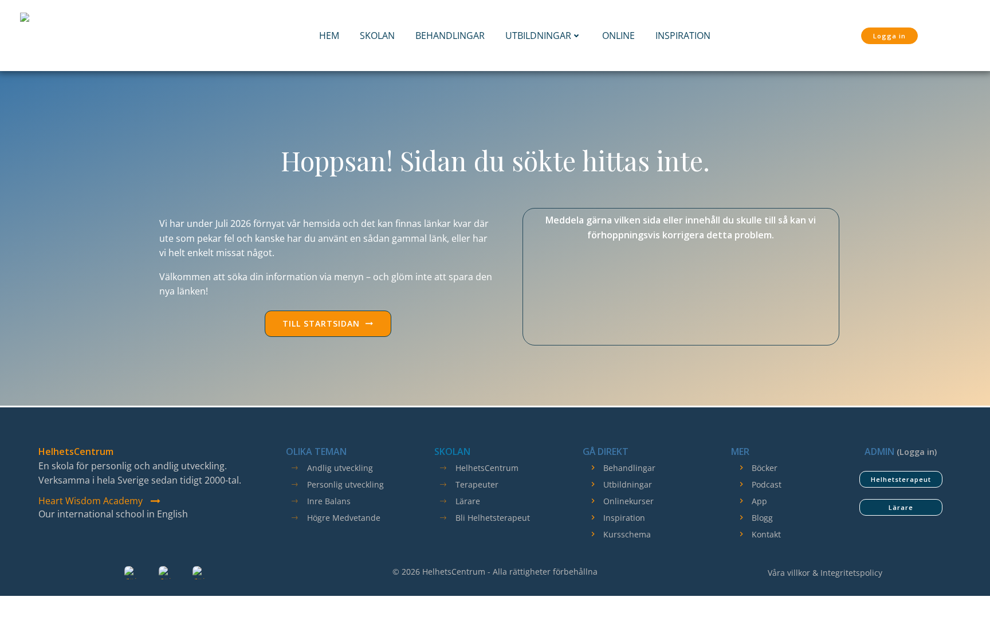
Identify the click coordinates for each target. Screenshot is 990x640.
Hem (329, 35)
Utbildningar (538, 35)
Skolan (377, 35)
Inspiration (682, 35)
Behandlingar (450, 35)
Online (618, 35)
